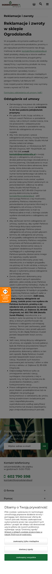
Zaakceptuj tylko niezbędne (26, 541)
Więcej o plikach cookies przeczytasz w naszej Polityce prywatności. (23, 533)
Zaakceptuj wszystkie (26, 557)
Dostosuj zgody (26, 549)
